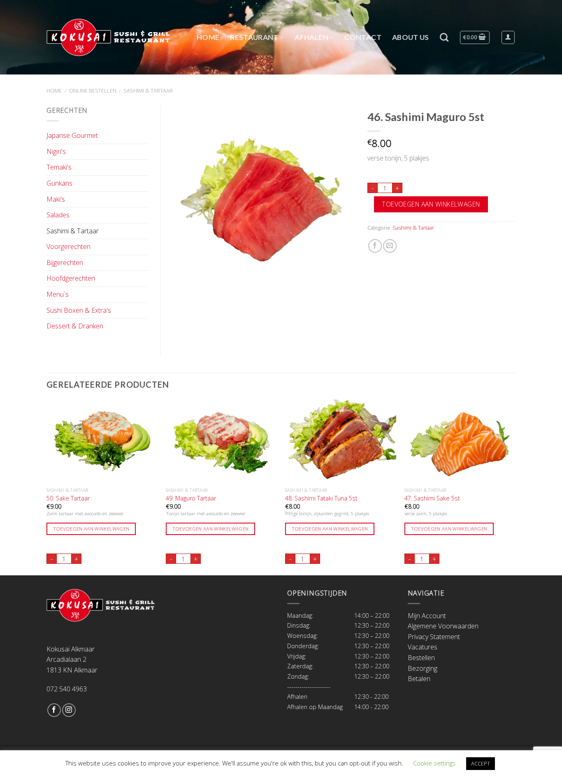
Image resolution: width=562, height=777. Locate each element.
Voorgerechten (68, 246)
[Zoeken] (444, 37)
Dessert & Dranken (74, 325)
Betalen (419, 678)
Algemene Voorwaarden (443, 625)
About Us (410, 37)
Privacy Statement (434, 636)
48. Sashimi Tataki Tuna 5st (321, 498)
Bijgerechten (64, 262)
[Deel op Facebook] (375, 246)
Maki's (55, 199)
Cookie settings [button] (434, 763)
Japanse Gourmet (72, 135)
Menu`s (57, 294)
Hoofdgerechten (70, 278)
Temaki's (59, 167)
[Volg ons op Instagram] (69, 710)
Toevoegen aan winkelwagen (431, 204)
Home (208, 37)
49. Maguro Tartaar (191, 498)
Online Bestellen (92, 90)
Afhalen (311, 37)
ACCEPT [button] (480, 763)
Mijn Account (427, 615)
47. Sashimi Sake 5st (432, 498)
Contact (362, 37)
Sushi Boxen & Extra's (78, 310)
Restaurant (254, 37)
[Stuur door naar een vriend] (390, 246)
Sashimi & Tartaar (148, 90)
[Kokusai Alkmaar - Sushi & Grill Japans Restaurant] (108, 37)
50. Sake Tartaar (68, 498)
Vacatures (422, 646)
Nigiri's (56, 151)
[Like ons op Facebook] (54, 710)
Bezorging (422, 668)
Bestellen (421, 657)
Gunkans (59, 183)
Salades (58, 214)
